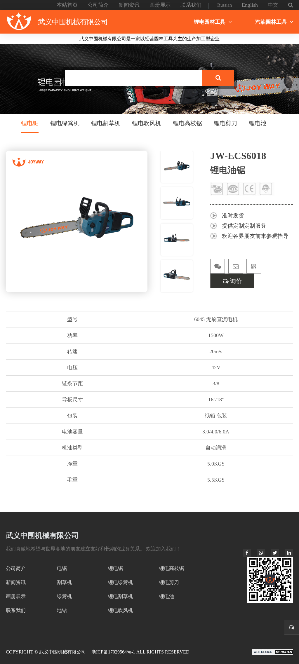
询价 (235, 281)
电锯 (62, 568)
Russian (224, 5)
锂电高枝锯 (187, 123)
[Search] (218, 78)
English (250, 5)
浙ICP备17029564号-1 (113, 651)
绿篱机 (64, 596)
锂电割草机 (105, 123)
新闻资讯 (129, 5)
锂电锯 (30, 123)
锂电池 (257, 123)
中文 (273, 5)
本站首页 (67, 5)
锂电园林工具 (209, 22)
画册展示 (160, 5)
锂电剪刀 (225, 123)
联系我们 (190, 5)
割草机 (64, 582)
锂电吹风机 (146, 123)
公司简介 (98, 5)
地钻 (62, 610)
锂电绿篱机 (64, 123)
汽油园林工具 (271, 22)
